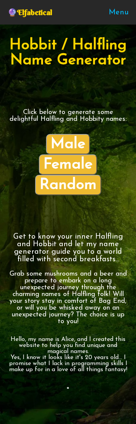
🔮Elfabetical (30, 12)
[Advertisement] (70, 89)
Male (68, 144)
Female (68, 164)
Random (68, 185)
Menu (118, 12)
